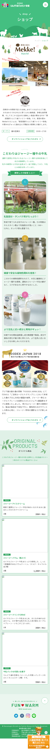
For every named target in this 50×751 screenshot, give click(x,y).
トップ (37, 41)
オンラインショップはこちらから (25, 139)
